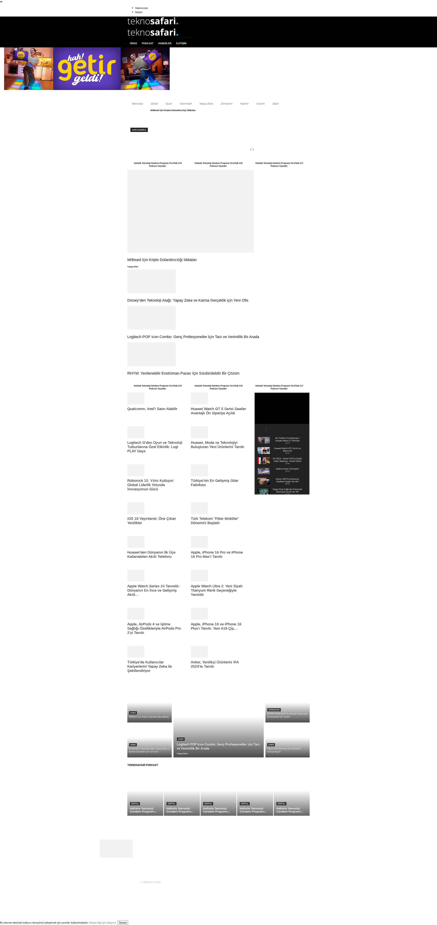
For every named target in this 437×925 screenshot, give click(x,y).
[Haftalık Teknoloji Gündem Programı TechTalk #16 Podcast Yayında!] (255, 794)
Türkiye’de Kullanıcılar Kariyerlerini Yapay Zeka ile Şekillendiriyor (149, 666)
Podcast (147, 43)
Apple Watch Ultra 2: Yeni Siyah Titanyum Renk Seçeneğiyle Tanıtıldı (217, 590)
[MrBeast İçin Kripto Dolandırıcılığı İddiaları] (218, 211)
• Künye (268, 900)
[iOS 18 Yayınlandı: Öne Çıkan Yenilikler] (155, 508)
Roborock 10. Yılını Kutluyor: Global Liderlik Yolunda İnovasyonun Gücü (150, 485)
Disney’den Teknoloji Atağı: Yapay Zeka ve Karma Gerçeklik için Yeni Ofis (187, 300)
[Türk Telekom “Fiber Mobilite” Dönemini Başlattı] (218, 508)
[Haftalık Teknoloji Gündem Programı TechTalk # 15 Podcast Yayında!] (292, 794)
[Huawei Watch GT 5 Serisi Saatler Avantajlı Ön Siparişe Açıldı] (218, 398)
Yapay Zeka (132, 266)
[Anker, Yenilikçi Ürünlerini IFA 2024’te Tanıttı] (218, 652)
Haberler (164, 43)
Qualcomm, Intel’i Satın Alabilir (152, 409)
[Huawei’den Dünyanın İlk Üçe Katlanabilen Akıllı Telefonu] (155, 542)
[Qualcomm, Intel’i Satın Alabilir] (155, 398)
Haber (133, 713)
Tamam (123, 922)
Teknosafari (274, 710)
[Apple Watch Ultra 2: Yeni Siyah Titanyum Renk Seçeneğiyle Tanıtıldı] (218, 576)
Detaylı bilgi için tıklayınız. (103, 922)
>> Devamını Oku (149, 882)
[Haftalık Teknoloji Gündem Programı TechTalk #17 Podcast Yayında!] (218, 794)
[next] (253, 149)
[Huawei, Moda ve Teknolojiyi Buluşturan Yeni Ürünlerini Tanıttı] (218, 432)
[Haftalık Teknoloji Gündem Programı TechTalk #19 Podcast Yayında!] (145, 794)
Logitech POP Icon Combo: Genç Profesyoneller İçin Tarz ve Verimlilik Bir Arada (193, 337)
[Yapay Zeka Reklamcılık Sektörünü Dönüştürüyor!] (287, 740)
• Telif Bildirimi (297, 900)
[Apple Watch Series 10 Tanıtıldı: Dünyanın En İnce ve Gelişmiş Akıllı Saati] (155, 576)
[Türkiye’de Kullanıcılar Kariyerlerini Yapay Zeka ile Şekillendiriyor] (155, 652)
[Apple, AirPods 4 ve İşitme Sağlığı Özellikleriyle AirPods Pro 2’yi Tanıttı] (155, 614)
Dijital (135, 803)
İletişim (139, 12)
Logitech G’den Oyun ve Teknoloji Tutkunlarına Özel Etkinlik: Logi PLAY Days (154, 447)
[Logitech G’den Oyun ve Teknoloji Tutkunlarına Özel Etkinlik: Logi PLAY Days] (155, 432)
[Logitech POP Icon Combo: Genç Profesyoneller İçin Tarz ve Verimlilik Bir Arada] (218, 318)
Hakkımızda (141, 8)
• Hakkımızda (280, 900)
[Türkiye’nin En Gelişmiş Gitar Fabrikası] (218, 470)
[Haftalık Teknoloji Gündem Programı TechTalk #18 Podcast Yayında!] (182, 794)
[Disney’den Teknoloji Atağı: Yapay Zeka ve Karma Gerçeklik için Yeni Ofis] (218, 281)
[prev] (251, 149)
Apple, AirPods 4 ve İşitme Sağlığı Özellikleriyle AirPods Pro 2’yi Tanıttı (154, 628)
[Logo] (153, 26)
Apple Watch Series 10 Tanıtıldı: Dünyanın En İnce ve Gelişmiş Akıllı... (153, 590)
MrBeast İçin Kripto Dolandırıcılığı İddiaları (173, 110)
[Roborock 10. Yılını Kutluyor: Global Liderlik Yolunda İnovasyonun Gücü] (155, 470)
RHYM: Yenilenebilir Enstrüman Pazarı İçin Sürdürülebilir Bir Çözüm (183, 373)
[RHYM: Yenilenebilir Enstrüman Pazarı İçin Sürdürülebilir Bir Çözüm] (218, 354)
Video (133, 43)
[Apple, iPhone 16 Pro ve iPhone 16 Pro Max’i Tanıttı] (218, 542)
